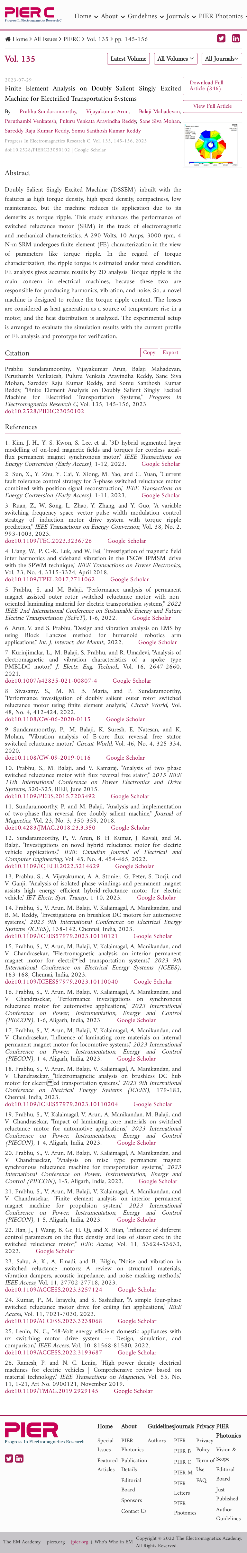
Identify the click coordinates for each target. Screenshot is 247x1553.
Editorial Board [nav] (131, 1485)
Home (20, 39)
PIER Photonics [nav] (132, 1445)
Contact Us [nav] (133, 1511)
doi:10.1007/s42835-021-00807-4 (51, 681)
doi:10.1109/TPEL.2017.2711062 (50, 579)
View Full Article (212, 106)
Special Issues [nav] (105, 1445)
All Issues (45, 39)
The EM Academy (22, 1542)
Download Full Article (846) (206, 86)
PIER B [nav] (182, 1451)
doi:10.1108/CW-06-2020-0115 (48, 719)
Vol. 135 (98, 39)
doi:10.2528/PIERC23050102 (37, 150)
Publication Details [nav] (134, 1465)
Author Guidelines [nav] (228, 1514)
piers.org (56, 1542)
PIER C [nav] (182, 1462)
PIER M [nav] (183, 1473)
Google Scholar (90, 150)
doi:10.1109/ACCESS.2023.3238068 (53, 1321)
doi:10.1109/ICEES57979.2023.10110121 (61, 936)
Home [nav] (82, 16)
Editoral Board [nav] (225, 1474)
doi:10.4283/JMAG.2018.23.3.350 (50, 828)
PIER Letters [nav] (182, 1488)
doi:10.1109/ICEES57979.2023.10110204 (61, 1104)
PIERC (71, 39)
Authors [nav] (157, 1441)
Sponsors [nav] (131, 1501)
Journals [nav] (178, 16)
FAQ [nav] (201, 1481)
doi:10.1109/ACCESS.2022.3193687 (53, 1353)
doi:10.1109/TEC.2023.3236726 (48, 541)
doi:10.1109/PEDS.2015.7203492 (50, 796)
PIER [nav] (180, 1441)
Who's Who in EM (114, 1542)
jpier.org (79, 1542)
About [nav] (109, 16)
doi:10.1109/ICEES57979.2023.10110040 (61, 982)
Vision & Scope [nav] (226, 1454)
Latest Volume (128, 59)
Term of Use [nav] (205, 1465)
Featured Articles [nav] (107, 1465)
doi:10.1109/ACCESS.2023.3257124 (53, 1290)
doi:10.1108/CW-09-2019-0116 (48, 758)
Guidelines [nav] (142, 16)
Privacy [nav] (205, 1427)
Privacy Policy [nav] (204, 1445)
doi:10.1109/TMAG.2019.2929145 (51, 1391)
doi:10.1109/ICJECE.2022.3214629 (52, 866)
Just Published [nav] (227, 1494)
